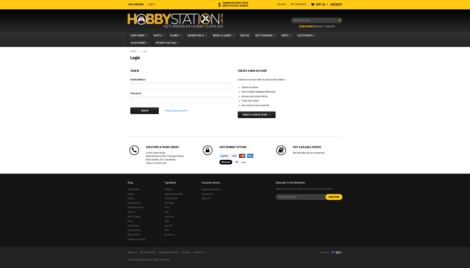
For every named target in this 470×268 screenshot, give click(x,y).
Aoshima (169, 216)
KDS (167, 230)
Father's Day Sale (166, 42)
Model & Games (222, 35)
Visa (234, 156)
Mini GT (168, 225)
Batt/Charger (263, 35)
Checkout (336, 4)
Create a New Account (255, 114)
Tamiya (168, 189)
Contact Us (207, 194)
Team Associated (174, 194)
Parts (285, 35)
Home (133, 51)
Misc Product (134, 234)
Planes (174, 35)
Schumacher (171, 198)
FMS (167, 221)
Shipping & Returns (211, 189)
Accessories (138, 42)
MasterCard (242, 156)
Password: (135, 93)
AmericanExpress (250, 156)
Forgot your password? (176, 110)
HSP (167, 212)
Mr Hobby (169, 203)
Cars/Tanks (138, 35)
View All (171, 235)
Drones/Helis (196, 35)
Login (144, 51)
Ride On (244, 35)
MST (167, 207)
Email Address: (138, 79)
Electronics (305, 35)
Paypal (224, 156)
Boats (157, 35)
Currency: (324, 252)
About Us (206, 198)
